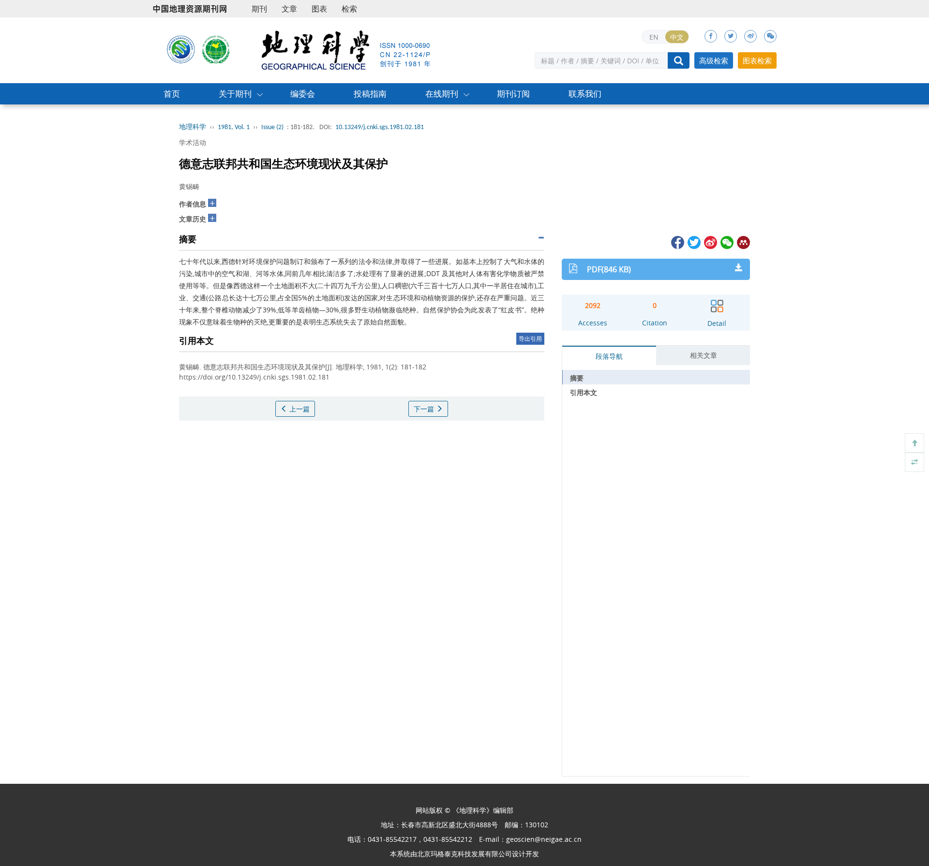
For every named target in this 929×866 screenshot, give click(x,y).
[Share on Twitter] (693, 241)
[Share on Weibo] (710, 241)
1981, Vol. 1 (234, 127)
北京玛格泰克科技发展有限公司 (464, 853)
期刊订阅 (513, 93)
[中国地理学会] (216, 48)
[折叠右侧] (914, 462)
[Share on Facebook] (677, 241)
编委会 (302, 93)
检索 (349, 8)
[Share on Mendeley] (742, 241)
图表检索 (757, 60)
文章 (289, 8)
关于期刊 (235, 93)
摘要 (577, 377)
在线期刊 (441, 93)
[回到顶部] (914, 443)
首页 (172, 93)
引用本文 (583, 392)
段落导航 (609, 356)
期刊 (259, 8)
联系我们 (585, 93)
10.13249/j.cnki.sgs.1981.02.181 (379, 127)
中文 (677, 37)
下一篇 (425, 408)
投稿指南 (370, 93)
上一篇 (298, 408)
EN (654, 37)
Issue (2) (272, 127)
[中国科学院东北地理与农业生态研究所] (181, 48)
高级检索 (713, 60)
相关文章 (703, 355)
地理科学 (192, 127)
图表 (319, 8)
